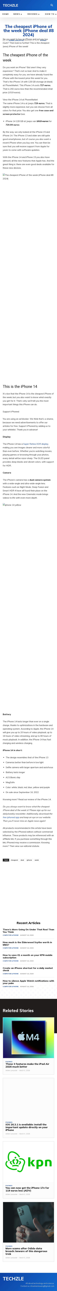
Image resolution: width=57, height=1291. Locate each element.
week (37, 860)
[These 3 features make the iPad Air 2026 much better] (28, 1038)
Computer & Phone (10, 935)
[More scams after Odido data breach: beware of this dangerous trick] (28, 1222)
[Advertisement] (28, 891)
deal (22, 860)
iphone (29, 860)
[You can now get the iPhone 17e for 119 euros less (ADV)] (28, 1161)
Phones (9, 1061)
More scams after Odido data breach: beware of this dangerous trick (26, 1251)
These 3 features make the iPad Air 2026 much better (27, 1065)
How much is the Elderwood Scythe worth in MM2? (27, 943)
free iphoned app (11, 817)
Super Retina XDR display (35, 444)
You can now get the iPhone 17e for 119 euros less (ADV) (27, 1189)
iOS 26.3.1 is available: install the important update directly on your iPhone (27, 1127)
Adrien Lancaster (11, 1070)
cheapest (14, 860)
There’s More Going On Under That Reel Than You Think (28, 930)
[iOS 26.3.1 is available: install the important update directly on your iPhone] (28, 1098)
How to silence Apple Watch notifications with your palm (28, 982)
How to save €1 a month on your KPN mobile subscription (27, 956)
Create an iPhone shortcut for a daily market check (28, 969)
